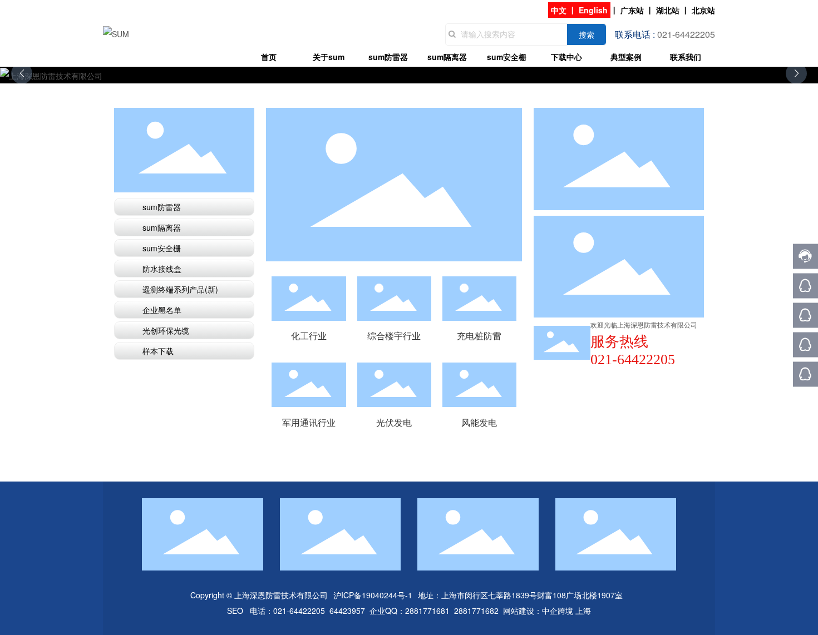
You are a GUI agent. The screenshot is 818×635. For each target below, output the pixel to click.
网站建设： (522, 610)
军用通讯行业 (309, 422)
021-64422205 (299, 610)
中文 (558, 10)
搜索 (586, 34)
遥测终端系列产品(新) (180, 289)
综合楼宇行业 (394, 335)
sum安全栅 (161, 248)
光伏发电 (394, 384)
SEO (235, 610)
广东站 (632, 10)
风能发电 (479, 384)
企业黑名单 (161, 309)
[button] (796, 73)
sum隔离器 (161, 227)
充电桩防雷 (479, 335)
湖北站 (667, 10)
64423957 (347, 610)
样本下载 (158, 350)
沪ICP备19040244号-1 (372, 595)
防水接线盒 (161, 268)
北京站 (703, 10)
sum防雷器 (161, 206)
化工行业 (309, 298)
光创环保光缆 (165, 330)
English (593, 10)
